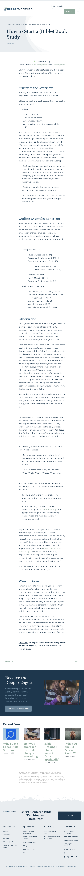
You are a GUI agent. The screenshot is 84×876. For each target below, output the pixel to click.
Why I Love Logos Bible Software (10, 747)
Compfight (58, 65)
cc (64, 65)
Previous (9, 661)
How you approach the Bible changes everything (31, 750)
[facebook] (64, 857)
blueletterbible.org (48, 510)
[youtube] (72, 857)
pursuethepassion (40, 65)
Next (77, 661)
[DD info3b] (9, 811)
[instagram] (68, 857)
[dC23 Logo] (18, 7)
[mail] (76, 857)
